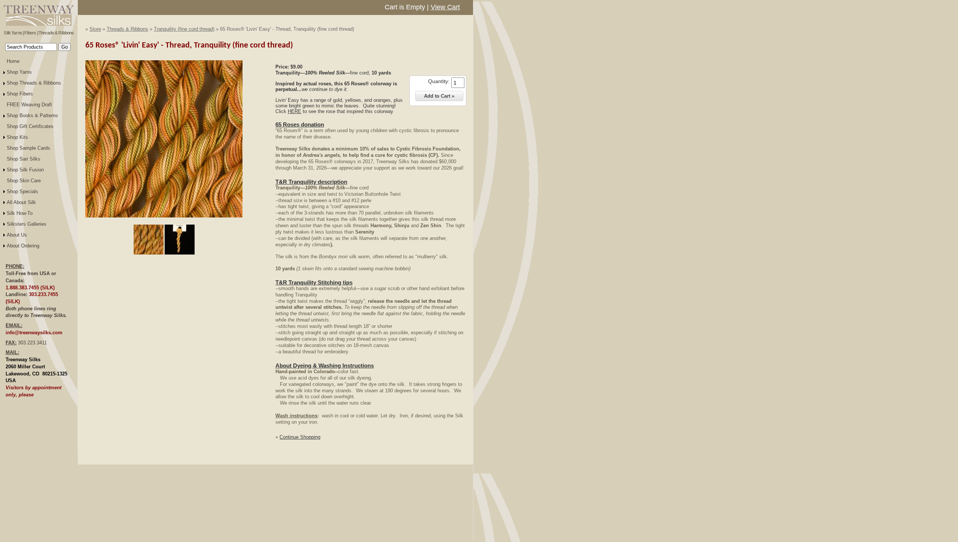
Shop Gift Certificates (30, 126)
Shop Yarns (19, 72)
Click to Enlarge (164, 221)
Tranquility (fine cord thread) (184, 29)
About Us (17, 235)
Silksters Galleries (26, 224)
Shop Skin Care (24, 180)
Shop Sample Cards (28, 148)
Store (95, 29)
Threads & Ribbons (127, 29)
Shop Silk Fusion (25, 170)
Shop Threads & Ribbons (34, 83)
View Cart (445, 7)
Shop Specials (22, 191)
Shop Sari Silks (23, 159)
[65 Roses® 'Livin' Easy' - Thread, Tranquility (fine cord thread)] (163, 216)
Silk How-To (20, 213)
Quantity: (438, 81)
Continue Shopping (300, 437)
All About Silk (21, 202)
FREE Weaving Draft (29, 104)
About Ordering (23, 246)
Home (13, 61)
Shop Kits (17, 137)
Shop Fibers (20, 94)
